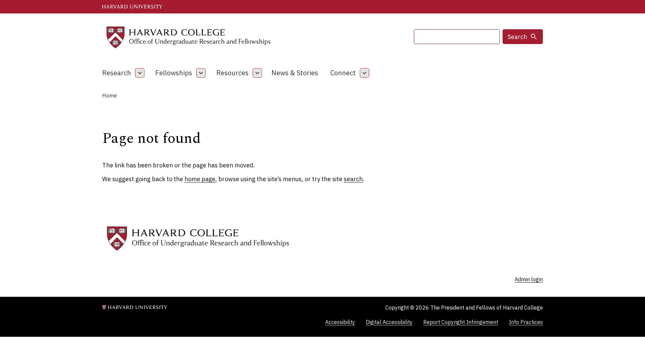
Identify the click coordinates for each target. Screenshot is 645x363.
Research (116, 72)
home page (199, 179)
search (353, 179)
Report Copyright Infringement (460, 322)
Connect (343, 72)
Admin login (529, 279)
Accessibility (340, 322)
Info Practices (526, 322)
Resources (232, 72)
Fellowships (173, 72)
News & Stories (294, 72)
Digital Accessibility (389, 322)
